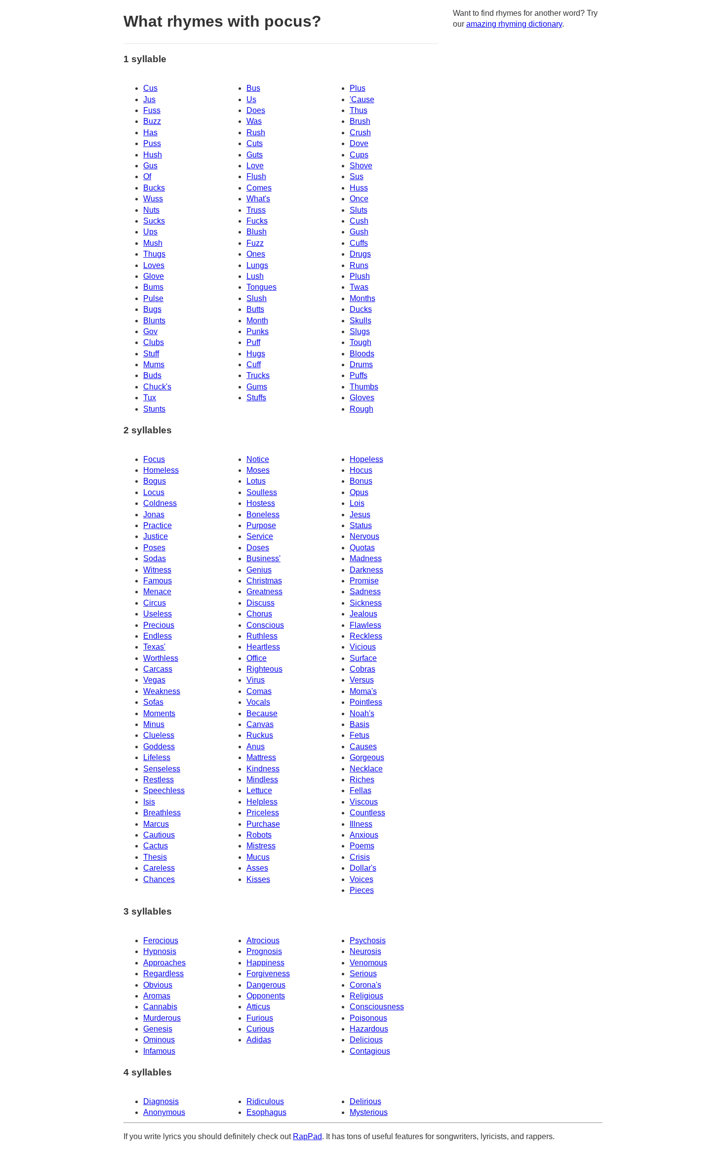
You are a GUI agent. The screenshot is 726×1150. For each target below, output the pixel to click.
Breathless (162, 812)
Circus (154, 603)
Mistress (261, 846)
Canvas (260, 724)
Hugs (255, 353)
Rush (255, 132)
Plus (357, 88)
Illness (361, 824)
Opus (359, 492)
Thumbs (364, 387)
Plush (360, 276)
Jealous (363, 614)
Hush (152, 155)
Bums (153, 287)
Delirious (365, 1101)
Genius (259, 570)
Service (259, 536)
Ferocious (160, 940)
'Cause (362, 99)
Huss (359, 188)
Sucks (154, 221)
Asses (257, 868)
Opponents (265, 996)
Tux (149, 397)
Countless (367, 812)
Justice (155, 536)
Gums (256, 387)
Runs (359, 265)
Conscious (265, 625)
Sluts (358, 210)
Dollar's (363, 868)
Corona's (365, 985)
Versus (362, 680)
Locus (153, 492)
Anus (255, 746)
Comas (259, 691)
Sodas (154, 558)
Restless (158, 779)
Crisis (360, 857)
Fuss (152, 110)
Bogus (154, 481)
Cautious (159, 835)
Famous (157, 580)
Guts (254, 155)
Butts (255, 309)
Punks (257, 331)
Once (359, 198)
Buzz (152, 121)
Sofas (153, 702)
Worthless (160, 658)
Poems (362, 846)
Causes (363, 746)
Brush (360, 121)
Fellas (360, 790)
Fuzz (255, 243)
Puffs (358, 375)
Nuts (151, 210)
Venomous (368, 962)
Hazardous (369, 1029)
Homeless (161, 470)
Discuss (260, 603)
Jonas (153, 514)
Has (150, 132)
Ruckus (259, 735)
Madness (366, 558)
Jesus (360, 514)
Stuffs (256, 397)
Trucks (258, 375)
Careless (159, 868)
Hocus (361, 470)
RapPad (307, 1136)
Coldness (160, 503)
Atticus (258, 1006)
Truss (256, 210)
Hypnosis (159, 951)
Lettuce (259, 790)
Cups (359, 155)
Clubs (153, 342)
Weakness (161, 691)
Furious (259, 1018)
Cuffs (359, 243)
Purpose (261, 525)
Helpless (262, 802)
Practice (157, 525)
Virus (255, 680)
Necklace (366, 769)
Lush (255, 276)
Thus (358, 110)
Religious (366, 996)
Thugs (154, 254)
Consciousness (377, 1006)
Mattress (261, 757)
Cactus (155, 846)
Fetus (359, 735)
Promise (364, 580)
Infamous (159, 1051)
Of (147, 176)
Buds (152, 375)
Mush (152, 243)
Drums (361, 364)
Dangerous (265, 985)
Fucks (257, 221)
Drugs (360, 254)
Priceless (262, 812)
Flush (256, 176)
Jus (149, 99)
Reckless (366, 636)
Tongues (261, 287)
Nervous (364, 536)
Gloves (362, 397)
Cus (150, 88)
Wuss (153, 198)
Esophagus (266, 1112)
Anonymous (164, 1112)
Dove (359, 143)
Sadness (365, 591)
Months (362, 298)
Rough (361, 409)
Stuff (151, 353)
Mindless (262, 779)
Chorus (259, 614)
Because (262, 713)
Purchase (263, 824)
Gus (150, 165)
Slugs (360, 331)
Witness (157, 570)
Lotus (256, 481)
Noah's (362, 713)
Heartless (263, 647)
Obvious (157, 985)
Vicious (363, 647)
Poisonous (368, 1018)
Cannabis (160, 1006)
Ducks (361, 309)
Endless (157, 636)
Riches (362, 779)
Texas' (154, 647)
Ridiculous (265, 1101)
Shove (361, 165)
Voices (361, 879)
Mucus (258, 857)
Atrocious (263, 940)
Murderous (162, 1018)
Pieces (362, 890)
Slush (256, 298)
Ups (150, 232)
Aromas (156, 996)
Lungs (257, 265)
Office (256, 658)
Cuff (253, 364)
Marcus (156, 824)
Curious (260, 1029)
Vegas (154, 680)
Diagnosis (161, 1101)
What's (258, 198)
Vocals (258, 702)
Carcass (157, 669)
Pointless (366, 702)
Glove (153, 276)
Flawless (365, 625)
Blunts (154, 320)
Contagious (370, 1051)
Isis (149, 802)
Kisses (258, 879)
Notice (257, 459)
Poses (154, 547)
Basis (359, 724)
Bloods (362, 353)
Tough (360, 342)
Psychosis (368, 940)
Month (257, 320)
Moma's (363, 691)
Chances (159, 879)
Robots (259, 835)
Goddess (159, 746)
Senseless (161, 769)
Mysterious (369, 1112)
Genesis (157, 1029)
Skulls (360, 320)
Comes (259, 188)
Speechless (164, 790)
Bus (253, 88)
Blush (256, 232)
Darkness (366, 570)
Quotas (362, 547)
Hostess (260, 503)
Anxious (364, 835)
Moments (159, 713)
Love (255, 165)
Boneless (263, 514)
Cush (359, 221)
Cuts (254, 143)
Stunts (154, 409)
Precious (158, 625)
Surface (363, 658)
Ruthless (262, 636)
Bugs (152, 309)
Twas (359, 287)
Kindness (263, 769)
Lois (357, 503)
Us (251, 99)
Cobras (362, 669)
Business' (263, 558)
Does (255, 110)
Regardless (163, 973)
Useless (157, 614)
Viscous (364, 802)
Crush (360, 132)
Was (254, 121)
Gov (150, 331)
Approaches (164, 962)
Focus (154, 459)
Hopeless (366, 459)
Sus (356, 176)
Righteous (264, 669)
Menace (157, 591)
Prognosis (264, 951)
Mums (153, 364)
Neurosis (365, 951)
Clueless (158, 735)
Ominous (159, 1039)
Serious (363, 973)
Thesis (155, 857)
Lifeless (156, 757)
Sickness (366, 603)
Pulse (153, 298)
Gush (359, 232)
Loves (153, 265)
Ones (255, 254)
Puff (253, 342)
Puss (152, 143)
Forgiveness (268, 973)
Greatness (264, 591)
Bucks (154, 188)
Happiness (265, 962)
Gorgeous (367, 757)
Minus (153, 724)
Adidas (258, 1039)
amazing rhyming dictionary (514, 24)
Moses (258, 470)
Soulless (261, 492)
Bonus (361, 481)
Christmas (264, 580)
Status (361, 525)
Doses (257, 547)
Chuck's (157, 387)
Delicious (366, 1039)
